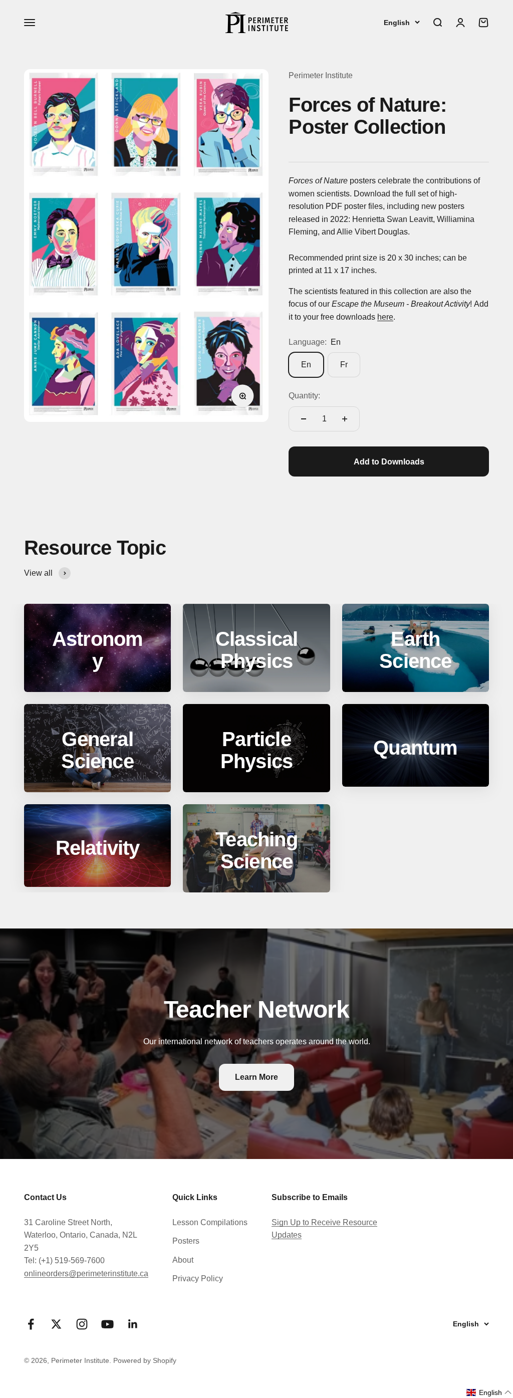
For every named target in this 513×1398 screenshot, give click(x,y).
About (182, 1260)
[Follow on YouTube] (107, 1324)
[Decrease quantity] (303, 419)
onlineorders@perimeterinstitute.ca (86, 1273)
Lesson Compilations (209, 1222)
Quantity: (304, 395)
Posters (185, 1241)
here (385, 317)
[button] (489, 1392)
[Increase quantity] (344, 419)
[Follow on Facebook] (31, 1324)
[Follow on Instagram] (82, 1324)
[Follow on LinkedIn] (133, 1324)
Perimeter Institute (321, 75)
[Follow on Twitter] (56, 1324)
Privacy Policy (197, 1278)
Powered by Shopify (144, 1360)
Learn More (256, 1077)
